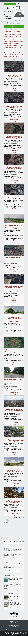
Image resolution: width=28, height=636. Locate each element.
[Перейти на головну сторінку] (4, 22)
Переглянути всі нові (14, 570)
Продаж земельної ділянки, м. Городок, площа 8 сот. (14, 258)
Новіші (22, 59)
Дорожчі (16, 59)
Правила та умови (8, 14)
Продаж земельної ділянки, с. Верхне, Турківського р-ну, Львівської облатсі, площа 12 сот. (14, 227)
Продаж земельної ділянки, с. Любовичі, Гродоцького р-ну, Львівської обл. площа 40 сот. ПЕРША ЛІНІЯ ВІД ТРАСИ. (14, 319)
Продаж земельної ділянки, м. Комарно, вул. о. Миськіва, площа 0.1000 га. (14, 410)
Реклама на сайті (10, 629)
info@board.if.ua (14, 622)
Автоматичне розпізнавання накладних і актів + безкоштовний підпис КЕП (13, 550)
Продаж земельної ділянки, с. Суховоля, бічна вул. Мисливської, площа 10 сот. (14, 168)
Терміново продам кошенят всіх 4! (12, 563)
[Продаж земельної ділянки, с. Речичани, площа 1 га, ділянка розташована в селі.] (14, 66)
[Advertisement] (13, 531)
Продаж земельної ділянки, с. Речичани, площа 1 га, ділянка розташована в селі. (14, 75)
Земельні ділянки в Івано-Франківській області (13, 32)
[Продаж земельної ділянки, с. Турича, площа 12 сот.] (14, 372)
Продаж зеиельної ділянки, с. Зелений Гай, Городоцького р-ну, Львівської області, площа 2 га (14, 288)
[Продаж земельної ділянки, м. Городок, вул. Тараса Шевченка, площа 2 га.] (14, 431)
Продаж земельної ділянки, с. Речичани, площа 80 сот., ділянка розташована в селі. (14, 106)
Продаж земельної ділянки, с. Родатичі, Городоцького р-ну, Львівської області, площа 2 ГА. (14, 470)
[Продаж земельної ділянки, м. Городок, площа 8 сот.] (14, 250)
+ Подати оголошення (9, 4)
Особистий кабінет (8, 18)
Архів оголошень (18, 629)
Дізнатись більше (16, 634)
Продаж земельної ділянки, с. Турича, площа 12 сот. (14, 380)
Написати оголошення (9, 13)
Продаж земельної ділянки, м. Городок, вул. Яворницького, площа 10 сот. (14, 351)
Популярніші (6, 59)
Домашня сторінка (8, 11)
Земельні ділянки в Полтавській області (13, 50)
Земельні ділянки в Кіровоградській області (14, 45)
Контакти (6, 20)
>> (22, 519)
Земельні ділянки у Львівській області (12, 47)
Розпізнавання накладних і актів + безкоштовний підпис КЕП (12, 559)
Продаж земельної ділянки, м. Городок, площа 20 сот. (14, 197)
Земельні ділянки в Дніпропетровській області (12, 37)
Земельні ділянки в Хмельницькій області (13, 54)
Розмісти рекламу (8, 16)
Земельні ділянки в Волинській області (12, 34)
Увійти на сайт (20, 0)
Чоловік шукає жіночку (9, 567)
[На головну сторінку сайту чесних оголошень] (14, 9)
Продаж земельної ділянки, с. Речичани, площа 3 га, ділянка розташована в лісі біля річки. (14, 137)
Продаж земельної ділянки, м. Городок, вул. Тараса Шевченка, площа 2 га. (14, 440)
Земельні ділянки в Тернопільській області (13, 52)
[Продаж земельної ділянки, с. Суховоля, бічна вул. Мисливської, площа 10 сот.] (14, 159)
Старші (19, 59)
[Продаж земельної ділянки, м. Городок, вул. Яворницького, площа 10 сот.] (14, 342)
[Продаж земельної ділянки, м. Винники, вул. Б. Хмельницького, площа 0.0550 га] (14, 492)
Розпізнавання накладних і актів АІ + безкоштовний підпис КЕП (12, 555)
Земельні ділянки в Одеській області (12, 49)
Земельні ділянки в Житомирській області (13, 39)
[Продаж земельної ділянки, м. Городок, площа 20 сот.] (14, 189)
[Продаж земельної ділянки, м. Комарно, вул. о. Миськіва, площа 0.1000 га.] (14, 401)
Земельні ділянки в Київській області (12, 43)
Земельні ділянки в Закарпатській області (13, 41)
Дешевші (12, 59)
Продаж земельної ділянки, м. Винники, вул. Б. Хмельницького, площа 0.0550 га (14, 501)
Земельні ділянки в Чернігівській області (13, 56)
